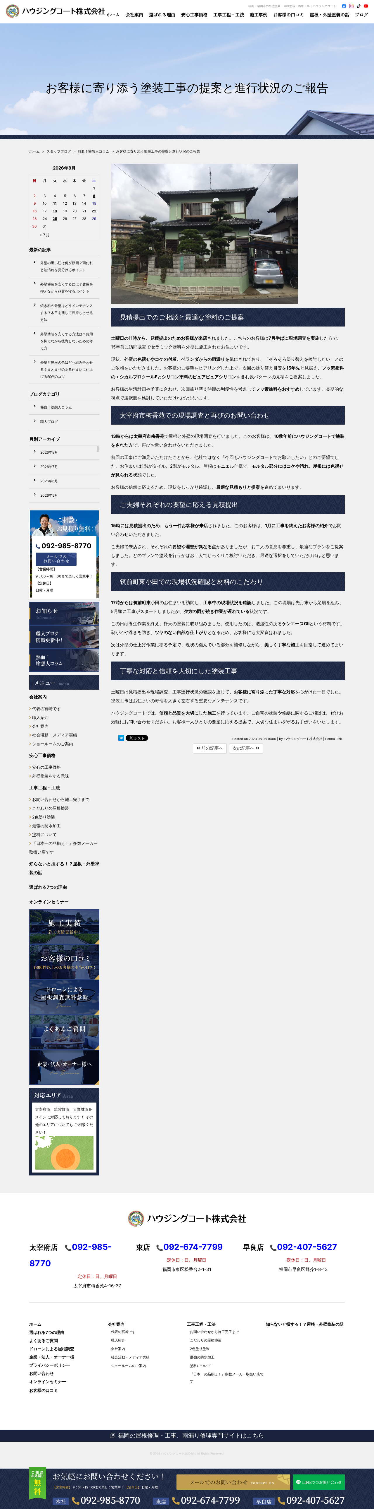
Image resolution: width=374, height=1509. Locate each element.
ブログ (361, 14)
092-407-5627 (316, 1499)
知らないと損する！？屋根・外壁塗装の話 (64, 868)
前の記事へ (211, 748)
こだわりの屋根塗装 (50, 808)
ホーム (113, 14)
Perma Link (333, 739)
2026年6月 (49, 481)
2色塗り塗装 (43, 816)
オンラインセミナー (49, 902)
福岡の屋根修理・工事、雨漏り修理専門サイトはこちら (191, 1435)
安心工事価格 (42, 755)
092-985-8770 (66, 546)
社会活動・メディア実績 (54, 734)
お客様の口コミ (288, 14)
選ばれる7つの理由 (48, 887)
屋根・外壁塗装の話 (329, 14)
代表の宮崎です (46, 708)
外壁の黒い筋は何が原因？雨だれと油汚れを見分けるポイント (66, 266)
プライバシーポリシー (49, 1365)
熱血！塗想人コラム (56, 407)
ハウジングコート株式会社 (178, 1453)
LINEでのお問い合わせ (322, 1482)
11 (55, 203)
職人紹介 (40, 717)
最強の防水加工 (46, 825)
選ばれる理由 (162, 14)
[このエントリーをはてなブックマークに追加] (121, 739)
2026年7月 (49, 466)
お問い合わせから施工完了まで (60, 799)
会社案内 (38, 697)
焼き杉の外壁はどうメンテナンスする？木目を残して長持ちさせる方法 (66, 312)
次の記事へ (244, 748)
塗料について (44, 834)
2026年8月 (49, 452)
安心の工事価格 (46, 767)
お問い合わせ (41, 1373)
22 (94, 211)
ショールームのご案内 (52, 743)
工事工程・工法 (44, 787)
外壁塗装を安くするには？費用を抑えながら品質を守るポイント (66, 287)
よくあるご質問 (43, 1340)
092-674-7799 (210, 1499)
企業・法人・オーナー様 (51, 1356)
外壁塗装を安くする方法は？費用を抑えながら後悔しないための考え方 (66, 341)
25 (55, 218)
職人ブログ (49, 421)
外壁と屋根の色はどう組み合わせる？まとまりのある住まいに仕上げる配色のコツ (66, 369)
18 (55, 211)
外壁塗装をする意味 (50, 775)
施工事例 (258, 14)
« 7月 (44, 234)
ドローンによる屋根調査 (51, 1348)
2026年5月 (49, 495)
